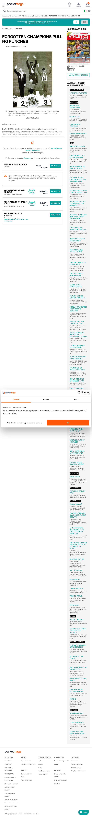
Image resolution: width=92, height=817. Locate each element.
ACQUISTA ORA (55, 166)
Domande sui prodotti (61, 761)
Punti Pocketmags (44, 771)
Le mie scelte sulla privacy (10, 807)
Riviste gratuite (9, 774)
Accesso (27, 158)
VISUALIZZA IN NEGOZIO (78, 75)
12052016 (44, 16)
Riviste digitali (42, 774)
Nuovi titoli (7, 764)
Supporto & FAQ (26, 761)
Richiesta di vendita (60, 780)
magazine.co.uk (76, 767)
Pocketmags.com (77, 764)
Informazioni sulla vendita (60, 775)
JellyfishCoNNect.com (78, 771)
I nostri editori (8, 780)
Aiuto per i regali (26, 780)
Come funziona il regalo (26, 775)
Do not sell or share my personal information (24, 423)
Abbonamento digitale (9, 16)
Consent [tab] (16, 399)
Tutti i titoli (7, 761)
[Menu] (3, 4)
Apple (40, 761)
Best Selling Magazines (8, 769)
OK (68, 423)
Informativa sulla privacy (9, 788)
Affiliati (56, 764)
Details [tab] (46, 399)
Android (40, 764)
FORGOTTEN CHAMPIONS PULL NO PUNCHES (64, 16)
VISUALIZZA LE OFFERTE (55, 215)
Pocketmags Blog (10, 777)
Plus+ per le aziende (11, 784)
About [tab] (76, 399)
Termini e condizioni (11, 799)
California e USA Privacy (9, 794)
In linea (40, 767)
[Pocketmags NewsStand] (14, 4)
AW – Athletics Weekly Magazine (29, 16)
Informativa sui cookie (11, 803)
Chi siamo (74, 761)
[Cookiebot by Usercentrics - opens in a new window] (79, 393)
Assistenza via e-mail (28, 764)
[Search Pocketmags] (4, 11)
